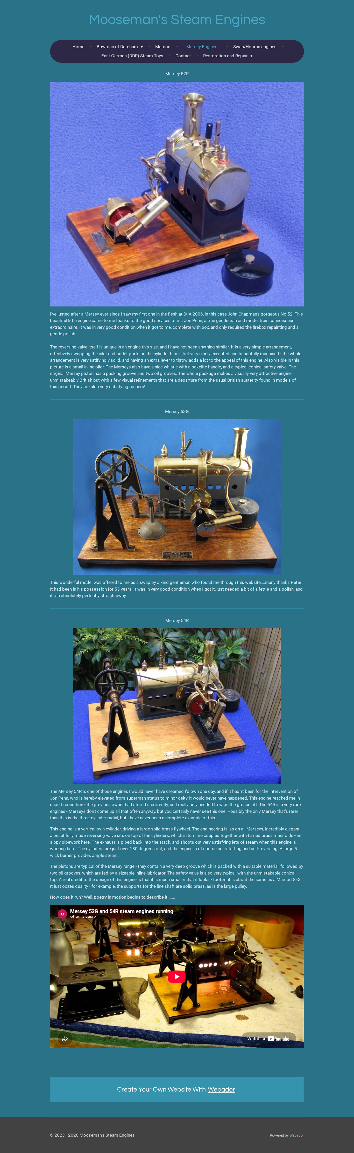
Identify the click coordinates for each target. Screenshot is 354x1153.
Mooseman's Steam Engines (177, 20)
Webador (221, 1089)
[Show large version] (177, 194)
